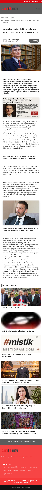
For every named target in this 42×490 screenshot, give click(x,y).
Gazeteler (23, 467)
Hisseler (16, 470)
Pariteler (22, 470)
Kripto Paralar (7, 474)
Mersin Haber (16, 487)
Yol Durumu (31, 470)
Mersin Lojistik (26, 487)
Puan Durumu (7, 470)
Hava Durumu (32, 467)
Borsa (4, 467)
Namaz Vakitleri (13, 467)
